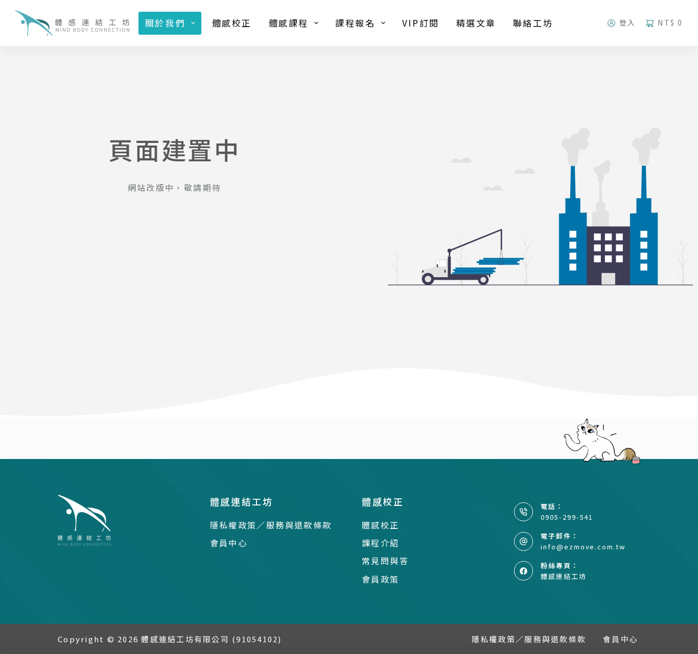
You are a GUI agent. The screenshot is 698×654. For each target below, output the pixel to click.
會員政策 (381, 579)
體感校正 (232, 22)
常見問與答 (385, 560)
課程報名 (355, 22)
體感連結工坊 (564, 576)
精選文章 (476, 22)
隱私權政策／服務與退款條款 (271, 525)
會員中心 (229, 543)
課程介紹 (381, 543)
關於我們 (165, 22)
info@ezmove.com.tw (583, 546)
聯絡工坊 (533, 22)
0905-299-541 (567, 517)
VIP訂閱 (420, 22)
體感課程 (289, 22)
